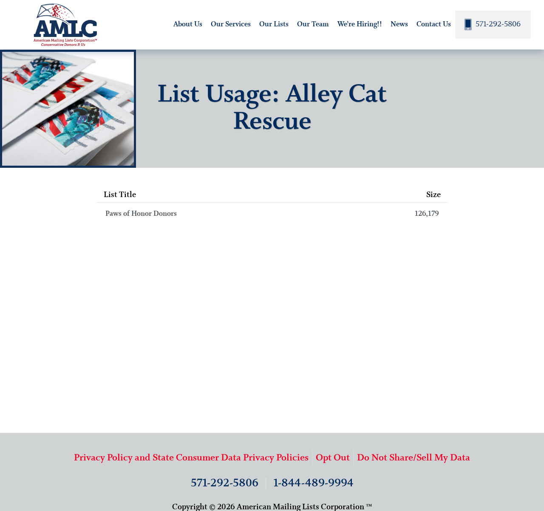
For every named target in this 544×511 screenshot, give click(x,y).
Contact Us (433, 24)
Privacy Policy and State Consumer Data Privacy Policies (191, 458)
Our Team (313, 24)
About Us (187, 24)
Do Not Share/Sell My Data (413, 458)
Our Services (231, 24)
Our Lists (274, 24)
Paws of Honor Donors (272, 213)
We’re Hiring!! (359, 24)
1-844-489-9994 (313, 483)
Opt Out (333, 458)
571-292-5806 (497, 24)
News (399, 24)
